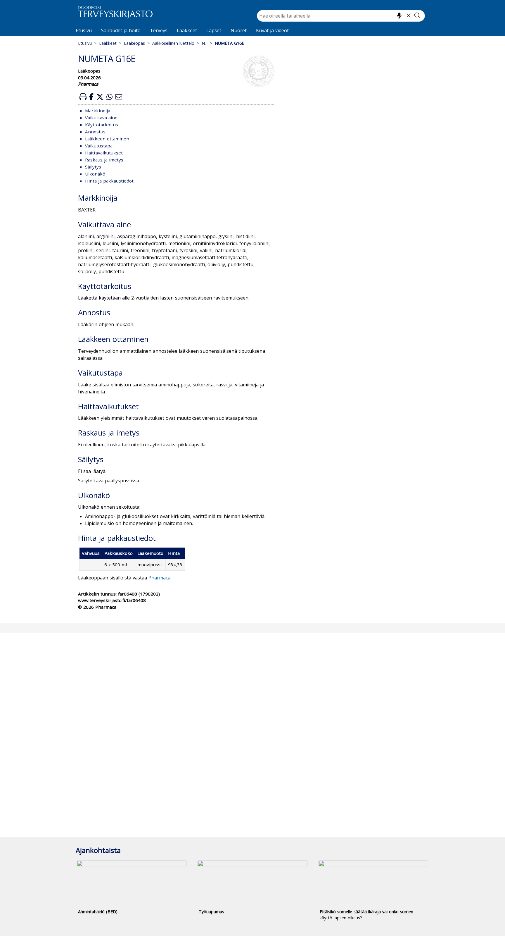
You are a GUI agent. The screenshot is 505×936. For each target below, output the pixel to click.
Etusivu (84, 30)
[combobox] (341, 16)
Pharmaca (159, 577)
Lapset (213, 30)
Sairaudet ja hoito (121, 30)
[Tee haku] (417, 15)
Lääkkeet (187, 30)
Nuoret (239, 30)
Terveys (158, 30)
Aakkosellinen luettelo (173, 43)
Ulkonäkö (95, 174)
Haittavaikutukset (104, 153)
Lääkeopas (134, 43)
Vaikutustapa (99, 146)
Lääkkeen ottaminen (107, 139)
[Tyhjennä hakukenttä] (409, 15)
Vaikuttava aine (101, 118)
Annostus (95, 132)
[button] (83, 97)
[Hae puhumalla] (399, 15)
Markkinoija (97, 110)
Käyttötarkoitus (101, 125)
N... (204, 43)
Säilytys (93, 167)
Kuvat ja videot (272, 30)
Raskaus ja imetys (104, 160)
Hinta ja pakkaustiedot (109, 181)
